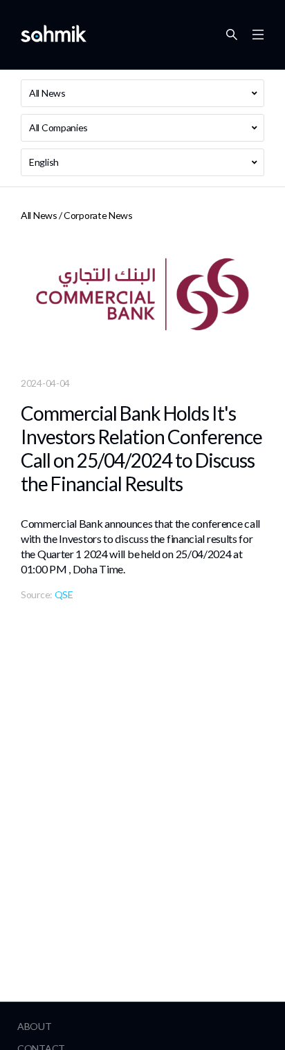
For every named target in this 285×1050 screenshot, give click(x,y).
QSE (64, 594)
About (34, 1026)
